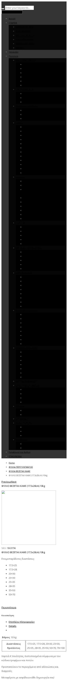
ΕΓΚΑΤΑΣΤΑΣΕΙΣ (23, 31)
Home (12, 462)
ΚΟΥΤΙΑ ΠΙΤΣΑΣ (30, 164)
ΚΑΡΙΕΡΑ (20, 47)
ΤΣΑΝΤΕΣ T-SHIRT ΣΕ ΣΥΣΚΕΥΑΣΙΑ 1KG (41, 181)
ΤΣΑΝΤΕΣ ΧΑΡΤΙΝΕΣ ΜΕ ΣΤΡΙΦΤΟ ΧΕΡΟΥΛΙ (43, 218)
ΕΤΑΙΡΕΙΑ (13, 22)
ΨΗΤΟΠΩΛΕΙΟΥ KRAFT (34, 127)
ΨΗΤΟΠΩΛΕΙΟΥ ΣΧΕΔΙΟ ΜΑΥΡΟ (38, 139)
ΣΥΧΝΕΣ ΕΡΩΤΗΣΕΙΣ (25, 43)
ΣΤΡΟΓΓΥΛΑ (28, 77)
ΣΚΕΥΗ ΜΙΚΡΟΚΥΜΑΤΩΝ (27, 385)
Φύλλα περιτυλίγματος (27, 310)
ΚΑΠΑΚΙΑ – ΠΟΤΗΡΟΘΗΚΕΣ (29, 247)
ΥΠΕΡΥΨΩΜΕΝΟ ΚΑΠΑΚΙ (34, 72)
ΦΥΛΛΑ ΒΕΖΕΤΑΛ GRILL (34, 327)
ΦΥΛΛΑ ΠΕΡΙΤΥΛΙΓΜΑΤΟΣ (21, 467)
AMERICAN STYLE (31, 393)
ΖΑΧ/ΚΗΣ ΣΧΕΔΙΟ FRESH (34, 147)
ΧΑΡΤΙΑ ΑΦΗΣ (29, 339)
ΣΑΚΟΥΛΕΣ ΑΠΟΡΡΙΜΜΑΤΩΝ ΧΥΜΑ (39, 202)
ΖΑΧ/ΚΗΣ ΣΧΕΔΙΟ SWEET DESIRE (38, 143)
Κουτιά (19, 122)
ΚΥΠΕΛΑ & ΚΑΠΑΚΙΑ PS (27, 381)
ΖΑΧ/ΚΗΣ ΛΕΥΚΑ (30, 152)
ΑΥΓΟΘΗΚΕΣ (29, 85)
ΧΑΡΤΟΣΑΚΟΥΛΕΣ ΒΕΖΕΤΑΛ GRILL (39, 289)
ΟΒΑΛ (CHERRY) (30, 389)
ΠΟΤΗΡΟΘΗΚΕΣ (30, 264)
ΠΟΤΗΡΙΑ (20, 222)
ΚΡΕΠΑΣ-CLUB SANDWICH (35, 156)
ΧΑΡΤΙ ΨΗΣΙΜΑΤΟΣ (32, 368)
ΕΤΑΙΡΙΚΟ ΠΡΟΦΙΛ (24, 27)
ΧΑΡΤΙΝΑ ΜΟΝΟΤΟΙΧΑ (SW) (36, 239)
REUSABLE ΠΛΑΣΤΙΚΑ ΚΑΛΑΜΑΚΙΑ (39, 443)
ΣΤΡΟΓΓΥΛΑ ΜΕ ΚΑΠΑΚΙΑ (35, 97)
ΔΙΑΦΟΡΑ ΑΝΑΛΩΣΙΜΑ (26, 348)
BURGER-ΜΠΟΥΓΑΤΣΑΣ (34, 160)
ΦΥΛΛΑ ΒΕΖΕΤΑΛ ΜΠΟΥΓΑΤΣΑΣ (38, 331)
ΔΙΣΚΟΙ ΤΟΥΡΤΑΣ (24, 423)
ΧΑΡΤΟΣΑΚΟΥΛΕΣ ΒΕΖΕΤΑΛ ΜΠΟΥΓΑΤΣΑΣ (43, 293)
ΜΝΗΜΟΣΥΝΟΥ (30, 168)
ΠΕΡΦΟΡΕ (28, 210)
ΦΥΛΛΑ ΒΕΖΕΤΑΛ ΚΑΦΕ (34, 314)
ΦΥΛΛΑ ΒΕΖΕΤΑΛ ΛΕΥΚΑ (34, 323)
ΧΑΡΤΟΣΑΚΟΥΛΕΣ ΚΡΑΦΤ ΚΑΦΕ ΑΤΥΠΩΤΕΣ (43, 298)
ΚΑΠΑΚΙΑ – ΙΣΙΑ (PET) (32, 260)
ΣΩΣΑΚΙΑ (20, 406)
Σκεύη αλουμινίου (24, 89)
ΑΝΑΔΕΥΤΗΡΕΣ (30, 268)
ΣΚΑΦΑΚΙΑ (28, 110)
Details (12, 626)
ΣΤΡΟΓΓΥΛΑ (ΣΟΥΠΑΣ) (33, 402)
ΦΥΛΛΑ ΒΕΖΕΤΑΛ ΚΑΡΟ (34, 318)
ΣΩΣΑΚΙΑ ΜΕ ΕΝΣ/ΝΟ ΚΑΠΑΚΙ (36, 410)
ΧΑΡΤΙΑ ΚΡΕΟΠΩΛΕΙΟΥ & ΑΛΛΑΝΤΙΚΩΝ (41, 335)
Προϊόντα (13, 56)
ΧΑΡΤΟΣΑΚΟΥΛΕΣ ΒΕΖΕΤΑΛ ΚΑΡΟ (39, 281)
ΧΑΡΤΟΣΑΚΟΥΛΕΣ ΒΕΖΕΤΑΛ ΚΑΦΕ (39, 277)
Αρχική (12, 18)
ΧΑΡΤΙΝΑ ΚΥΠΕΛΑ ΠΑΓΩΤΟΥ (36, 356)
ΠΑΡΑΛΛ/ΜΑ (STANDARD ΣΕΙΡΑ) (38, 64)
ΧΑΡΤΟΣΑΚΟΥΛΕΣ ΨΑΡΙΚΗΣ (36, 306)
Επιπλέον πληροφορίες (22, 621)
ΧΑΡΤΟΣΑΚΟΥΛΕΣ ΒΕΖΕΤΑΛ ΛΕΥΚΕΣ (39, 285)
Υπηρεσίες (13, 52)
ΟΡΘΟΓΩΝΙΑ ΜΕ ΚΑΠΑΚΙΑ (35, 93)
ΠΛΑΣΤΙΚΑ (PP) (30, 227)
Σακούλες (20, 177)
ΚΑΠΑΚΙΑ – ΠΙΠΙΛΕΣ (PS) (34, 252)
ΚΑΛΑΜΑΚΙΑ (21, 439)
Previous (6, 481)
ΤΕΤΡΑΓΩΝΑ (29, 81)
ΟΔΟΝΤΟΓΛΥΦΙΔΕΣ (32, 377)
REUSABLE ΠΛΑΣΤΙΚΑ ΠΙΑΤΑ (36, 352)
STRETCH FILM (30, 373)
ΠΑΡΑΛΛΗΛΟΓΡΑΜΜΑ (33, 398)
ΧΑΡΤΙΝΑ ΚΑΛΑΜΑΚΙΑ (33, 448)
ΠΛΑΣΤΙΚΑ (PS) (30, 235)
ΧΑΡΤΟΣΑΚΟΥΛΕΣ (24, 272)
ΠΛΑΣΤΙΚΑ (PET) (30, 231)
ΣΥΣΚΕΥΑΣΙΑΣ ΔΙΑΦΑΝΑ (34, 206)
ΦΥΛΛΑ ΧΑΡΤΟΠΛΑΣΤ (33, 343)
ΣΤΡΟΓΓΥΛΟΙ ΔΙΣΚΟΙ (32, 427)
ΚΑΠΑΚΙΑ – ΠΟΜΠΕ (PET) (34, 256)
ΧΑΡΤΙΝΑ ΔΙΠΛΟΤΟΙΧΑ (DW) (36, 243)
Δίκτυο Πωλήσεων (25, 35)
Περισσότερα (8, 607)
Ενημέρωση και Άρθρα (19, 452)
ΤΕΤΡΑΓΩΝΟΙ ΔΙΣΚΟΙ (33, 435)
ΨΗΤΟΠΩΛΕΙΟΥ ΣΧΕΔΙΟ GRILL (37, 131)
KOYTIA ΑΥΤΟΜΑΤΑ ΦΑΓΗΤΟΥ (37, 172)
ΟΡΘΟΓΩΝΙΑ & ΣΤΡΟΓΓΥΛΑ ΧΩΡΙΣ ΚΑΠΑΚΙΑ (43, 102)
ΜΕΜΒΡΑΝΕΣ (29, 364)
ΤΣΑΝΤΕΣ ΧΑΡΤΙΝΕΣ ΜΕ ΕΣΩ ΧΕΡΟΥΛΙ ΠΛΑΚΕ (44, 214)
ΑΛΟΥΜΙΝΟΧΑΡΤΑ (31, 360)
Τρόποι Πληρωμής (25, 39)
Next (13, 481)
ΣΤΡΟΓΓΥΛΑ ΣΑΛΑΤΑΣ (33, 114)
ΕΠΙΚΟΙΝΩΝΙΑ (15, 456)
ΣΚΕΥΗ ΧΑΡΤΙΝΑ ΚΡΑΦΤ (27, 106)
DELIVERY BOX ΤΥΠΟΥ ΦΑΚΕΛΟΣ (38, 118)
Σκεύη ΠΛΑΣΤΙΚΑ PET (26, 60)
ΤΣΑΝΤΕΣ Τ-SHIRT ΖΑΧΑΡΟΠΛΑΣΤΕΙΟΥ (41, 197)
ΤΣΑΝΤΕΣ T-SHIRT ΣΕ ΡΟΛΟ (36, 185)
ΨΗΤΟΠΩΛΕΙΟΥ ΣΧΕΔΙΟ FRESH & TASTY (42, 135)
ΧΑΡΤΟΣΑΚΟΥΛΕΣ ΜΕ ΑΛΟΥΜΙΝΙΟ (39, 302)
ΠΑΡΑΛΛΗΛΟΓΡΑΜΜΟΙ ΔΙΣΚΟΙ (37, 431)
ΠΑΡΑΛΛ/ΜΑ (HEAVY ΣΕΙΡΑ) (36, 68)
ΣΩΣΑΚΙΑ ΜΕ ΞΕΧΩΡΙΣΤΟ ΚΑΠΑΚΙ (38, 414)
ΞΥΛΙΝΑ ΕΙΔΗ (22, 418)
